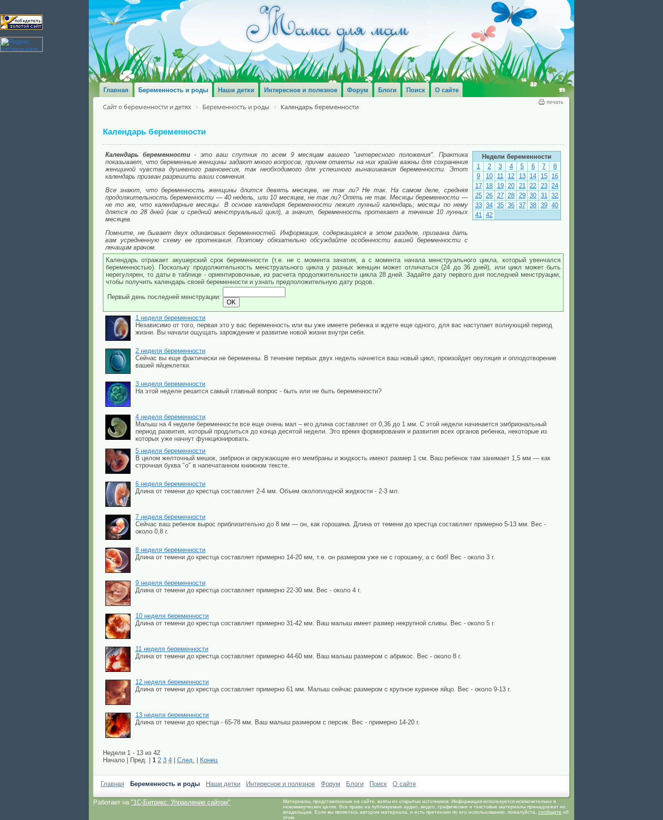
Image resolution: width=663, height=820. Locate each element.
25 (478, 195)
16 (554, 176)
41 (478, 214)
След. (186, 760)
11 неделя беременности (171, 649)
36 (511, 205)
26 (489, 195)
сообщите (550, 812)
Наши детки (223, 783)
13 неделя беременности (172, 715)
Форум (330, 783)
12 (511, 176)
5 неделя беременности (170, 450)
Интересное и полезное (280, 783)
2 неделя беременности (170, 350)
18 (489, 185)
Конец (208, 760)
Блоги (355, 783)
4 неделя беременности (170, 416)
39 (544, 205)
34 (489, 205)
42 (489, 214)
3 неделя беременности (170, 383)
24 (554, 185)
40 (554, 205)
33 (478, 205)
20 (511, 185)
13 (522, 176)
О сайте (404, 783)
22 (533, 185)
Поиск (378, 783)
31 (544, 195)
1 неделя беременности (170, 317)
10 (489, 176)
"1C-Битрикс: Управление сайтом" (181, 802)
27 (500, 195)
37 (522, 205)
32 (554, 195)
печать (555, 102)
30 (533, 195)
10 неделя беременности (172, 615)
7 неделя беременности (170, 516)
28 (511, 195)
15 (544, 176)
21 (522, 185)
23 (544, 185)
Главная (112, 783)
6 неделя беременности (170, 483)
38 (533, 205)
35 (500, 205)
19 (500, 185)
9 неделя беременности (170, 582)
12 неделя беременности (172, 682)
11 (500, 176)
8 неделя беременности (170, 549)
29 (522, 195)
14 (533, 176)
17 (478, 185)
